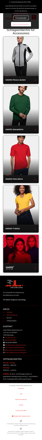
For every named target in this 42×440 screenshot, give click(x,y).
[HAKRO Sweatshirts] (21, 106)
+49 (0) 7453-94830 (21, 410)
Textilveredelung (12, 315)
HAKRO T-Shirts (13, 229)
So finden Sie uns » (10, 337)
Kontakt (21, 405)
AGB (21, 394)
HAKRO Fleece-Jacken (16, 80)
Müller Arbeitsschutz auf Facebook (15, 350)
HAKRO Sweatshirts (14, 129)
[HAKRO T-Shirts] (21, 205)
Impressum (21, 388)
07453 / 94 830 (28, 2)
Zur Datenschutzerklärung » (21, 13)
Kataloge (9, 312)
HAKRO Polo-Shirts (14, 179)
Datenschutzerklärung (21, 399)
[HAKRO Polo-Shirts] (21, 155)
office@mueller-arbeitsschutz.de (15, 345)
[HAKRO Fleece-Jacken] (21, 56)
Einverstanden (21, 18)
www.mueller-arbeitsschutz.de (14, 347)
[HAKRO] (21, 249)
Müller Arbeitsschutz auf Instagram (16, 352)
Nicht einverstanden (21, 24)
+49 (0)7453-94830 (10, 340)
